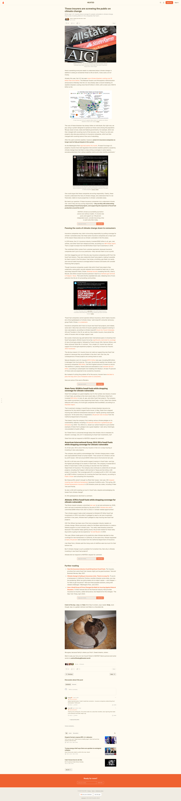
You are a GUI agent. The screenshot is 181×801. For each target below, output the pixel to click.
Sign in (176, 2)
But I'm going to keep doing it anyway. (74, 762)
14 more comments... (69, 726)
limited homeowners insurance (74, 484)
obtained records (92, 271)
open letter (89, 311)
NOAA (98, 121)
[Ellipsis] (115, 697)
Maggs (69, 697)
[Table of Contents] (2, 400)
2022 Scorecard (70, 348)
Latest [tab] (70, 733)
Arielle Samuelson (74, 18)
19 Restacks (81, 664)
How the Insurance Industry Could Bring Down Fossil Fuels (86, 569)
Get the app (97, 794)
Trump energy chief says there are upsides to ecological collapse (83, 749)
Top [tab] (66, 733)
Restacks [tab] (74, 684)
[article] (90, 741)
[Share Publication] (163, 2)
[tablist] (71, 684)
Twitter (92, 313)
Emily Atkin (83, 18)
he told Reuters (95, 532)
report (73, 404)
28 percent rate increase (100, 415)
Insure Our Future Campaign (105, 330)
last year (93, 505)
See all (67, 769)
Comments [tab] (68, 684)
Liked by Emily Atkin (73, 699)
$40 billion (82, 364)
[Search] (160, 2)
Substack (83, 798)
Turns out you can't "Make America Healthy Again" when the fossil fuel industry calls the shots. (82, 739)
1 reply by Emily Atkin (74, 719)
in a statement (82, 322)
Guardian (68, 404)
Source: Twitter (95, 189)
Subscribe (169, 2)
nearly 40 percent (71, 540)
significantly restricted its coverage (104, 340)
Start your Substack (87, 794)
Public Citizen (69, 476)
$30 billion (74, 398)
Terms (93, 791)
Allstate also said (105, 507)
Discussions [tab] (75, 733)
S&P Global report (110, 243)
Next (112, 674)
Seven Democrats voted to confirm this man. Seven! (77, 752)
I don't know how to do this (73, 760)
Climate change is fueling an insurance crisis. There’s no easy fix (88, 576)
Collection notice (99, 791)
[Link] (63, 229)
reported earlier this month (88, 145)
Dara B (69, 708)
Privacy (89, 791)
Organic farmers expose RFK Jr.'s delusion (78, 737)
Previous (70, 674)
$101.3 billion (91, 360)
